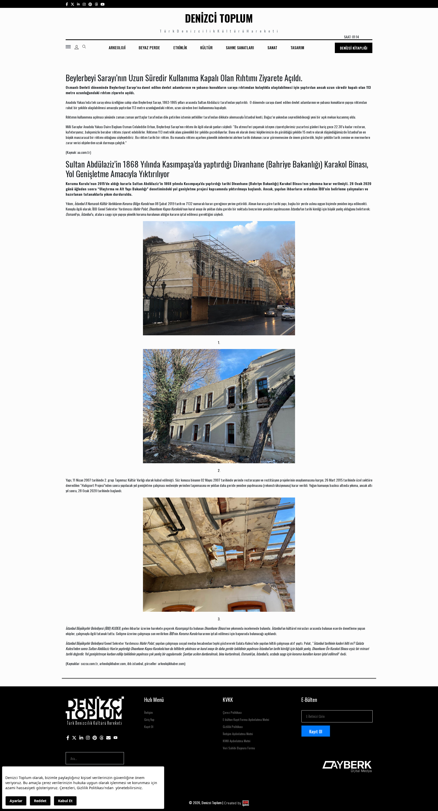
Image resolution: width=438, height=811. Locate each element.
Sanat (272, 47)
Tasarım (297, 47)
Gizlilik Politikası (233, 726)
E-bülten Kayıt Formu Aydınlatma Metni (246, 719)
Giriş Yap (149, 719)
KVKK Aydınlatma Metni (236, 741)
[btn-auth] (76, 47)
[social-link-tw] (72, 4)
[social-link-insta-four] (96, 4)
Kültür (206, 47)
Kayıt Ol (148, 726)
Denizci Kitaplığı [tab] (353, 48)
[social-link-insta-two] (84, 4)
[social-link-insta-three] (90, 4)
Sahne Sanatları (240, 47)
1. (219, 342)
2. (219, 470)
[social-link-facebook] (67, 4)
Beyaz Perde (149, 47)
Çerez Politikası (232, 712)
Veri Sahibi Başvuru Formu (239, 748)
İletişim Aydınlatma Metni (238, 734)
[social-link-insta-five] (103, 4)
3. (219, 618)
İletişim (148, 712)
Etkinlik (180, 47)
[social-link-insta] (78, 4)
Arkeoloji (117, 47)
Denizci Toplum (219, 18)
